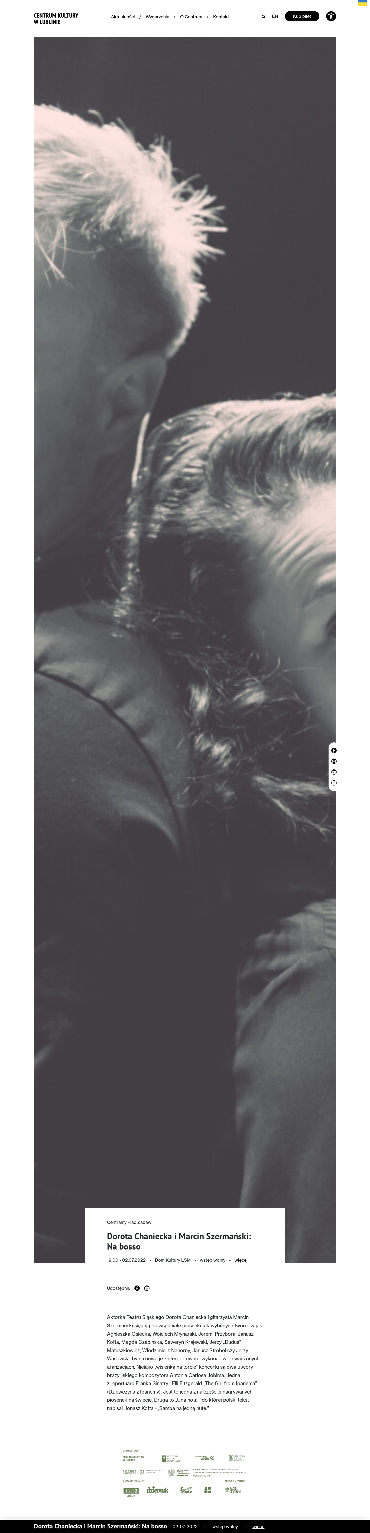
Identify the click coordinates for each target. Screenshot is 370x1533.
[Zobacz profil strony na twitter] (334, 783)
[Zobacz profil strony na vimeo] (334, 772)
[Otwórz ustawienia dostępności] (331, 16)
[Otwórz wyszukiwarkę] (263, 16)
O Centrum (191, 16)
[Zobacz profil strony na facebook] (334, 750)
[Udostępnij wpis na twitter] (147, 1288)
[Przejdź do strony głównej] (56, 17)
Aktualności (123, 16)
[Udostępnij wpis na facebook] (137, 1288)
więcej (241, 1260)
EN (275, 16)
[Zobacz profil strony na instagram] (334, 761)
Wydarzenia (157, 16)
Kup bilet (302, 16)
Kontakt (221, 16)
